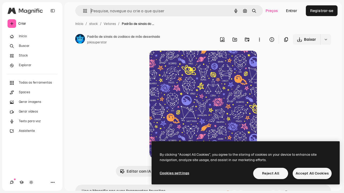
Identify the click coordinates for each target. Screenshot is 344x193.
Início (79, 24)
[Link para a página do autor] (80, 39)
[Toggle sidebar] (52, 10)
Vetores (110, 24)
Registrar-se (321, 10)
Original (183, 61)
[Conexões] (12, 182)
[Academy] (21, 182)
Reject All (270, 173)
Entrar (291, 10)
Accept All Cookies (312, 173)
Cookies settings (174, 173)
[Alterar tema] (31, 182)
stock (93, 24)
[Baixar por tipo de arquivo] (325, 39)
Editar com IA (139, 171)
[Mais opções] (259, 39)
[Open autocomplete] (83, 11)
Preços (272, 10)
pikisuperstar (97, 42)
